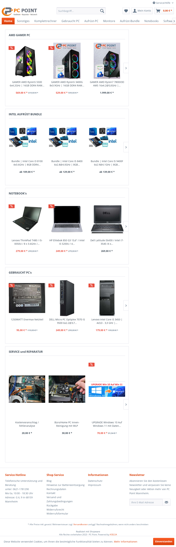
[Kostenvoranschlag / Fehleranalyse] (27, 389)
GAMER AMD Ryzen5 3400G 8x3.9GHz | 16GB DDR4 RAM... (67, 83)
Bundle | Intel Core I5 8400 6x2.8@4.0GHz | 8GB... (66, 163)
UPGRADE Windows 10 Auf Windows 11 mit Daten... (107, 424)
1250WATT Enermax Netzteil (27, 319)
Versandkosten (80, 524)
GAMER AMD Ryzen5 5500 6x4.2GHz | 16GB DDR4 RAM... (27, 83)
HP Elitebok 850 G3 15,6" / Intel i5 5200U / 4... (67, 242)
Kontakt (51, 493)
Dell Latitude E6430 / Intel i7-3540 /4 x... (107, 242)
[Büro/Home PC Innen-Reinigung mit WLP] (67, 389)
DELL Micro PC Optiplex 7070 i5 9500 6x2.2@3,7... (67, 321)
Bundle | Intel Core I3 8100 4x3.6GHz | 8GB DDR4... (27, 163)
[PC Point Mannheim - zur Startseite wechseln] (19, 11)
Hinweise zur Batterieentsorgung (66, 485)
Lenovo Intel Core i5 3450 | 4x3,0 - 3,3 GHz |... (106, 321)
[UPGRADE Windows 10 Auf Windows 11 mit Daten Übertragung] (107, 389)
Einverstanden (163, 541)
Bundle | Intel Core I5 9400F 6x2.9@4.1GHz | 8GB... (107, 163)
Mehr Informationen (125, 541)
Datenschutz (95, 480)
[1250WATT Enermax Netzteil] (27, 298)
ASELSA (113, 534)
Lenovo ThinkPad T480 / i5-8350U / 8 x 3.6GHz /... (27, 242)
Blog (49, 480)
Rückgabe (52, 505)
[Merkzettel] (126, 10)
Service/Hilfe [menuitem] (163, 2)
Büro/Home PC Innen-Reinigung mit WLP (66, 424)
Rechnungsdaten (56, 489)
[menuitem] (81, 10)
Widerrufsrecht (55, 509)
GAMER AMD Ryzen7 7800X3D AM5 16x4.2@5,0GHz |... (107, 83)
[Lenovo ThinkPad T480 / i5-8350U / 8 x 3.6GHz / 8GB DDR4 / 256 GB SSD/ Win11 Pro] (27, 219)
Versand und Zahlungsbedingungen (60, 499)
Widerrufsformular (57, 513)
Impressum (94, 485)
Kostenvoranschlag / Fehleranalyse (27, 424)
